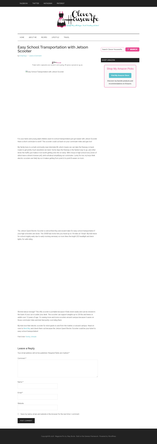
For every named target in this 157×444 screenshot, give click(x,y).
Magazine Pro (60, 436)
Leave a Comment (35, 56)
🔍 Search (132, 49)
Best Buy (26, 328)
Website (21, 403)
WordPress (112, 436)
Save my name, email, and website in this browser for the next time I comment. (50, 414)
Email (20, 393)
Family (28, 336)
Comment (22, 358)
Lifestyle (33, 336)
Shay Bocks (71, 436)
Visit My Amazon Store (120, 75)
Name (20, 382)
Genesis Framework (91, 436)
